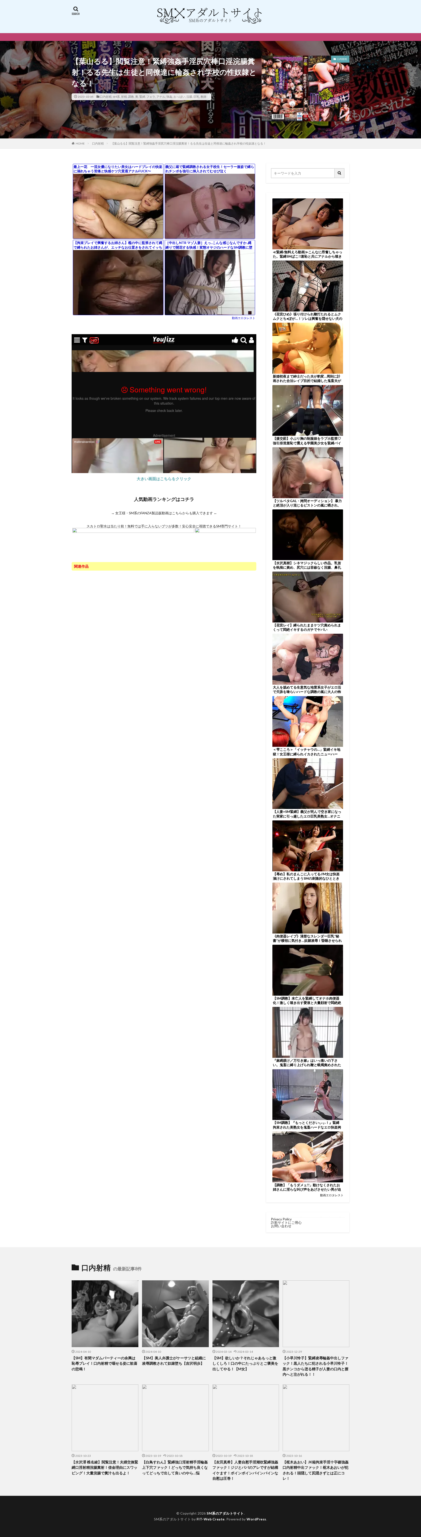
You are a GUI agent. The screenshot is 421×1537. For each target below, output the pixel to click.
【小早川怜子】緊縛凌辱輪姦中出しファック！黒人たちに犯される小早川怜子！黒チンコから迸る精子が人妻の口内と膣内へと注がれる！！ (315, 1366)
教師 (203, 96)
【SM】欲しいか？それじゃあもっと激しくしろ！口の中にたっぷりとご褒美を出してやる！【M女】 (245, 1363)
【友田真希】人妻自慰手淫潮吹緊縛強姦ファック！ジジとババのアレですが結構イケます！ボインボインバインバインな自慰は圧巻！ (245, 1470)
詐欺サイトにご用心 (286, 1222)
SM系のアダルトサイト (225, 1513)
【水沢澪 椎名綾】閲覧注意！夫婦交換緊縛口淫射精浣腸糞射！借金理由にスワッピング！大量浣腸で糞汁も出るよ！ (105, 1467)
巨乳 (196, 96)
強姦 (169, 96)
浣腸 (189, 96)
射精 (124, 96)
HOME (80, 143)
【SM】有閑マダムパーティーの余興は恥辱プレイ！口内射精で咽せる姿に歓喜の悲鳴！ (104, 1363)
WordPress (256, 1519)
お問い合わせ (281, 1226)
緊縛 (142, 96)
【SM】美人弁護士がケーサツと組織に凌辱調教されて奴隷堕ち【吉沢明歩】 (174, 1361)
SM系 (116, 96)
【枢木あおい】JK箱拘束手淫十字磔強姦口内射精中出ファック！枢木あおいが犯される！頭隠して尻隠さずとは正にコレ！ (316, 1470)
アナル (160, 96)
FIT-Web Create (211, 1519)
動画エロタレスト (243, 318)
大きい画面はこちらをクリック (164, 478)
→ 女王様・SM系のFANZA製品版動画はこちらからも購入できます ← (164, 513)
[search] (339, 173)
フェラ (150, 96)
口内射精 (106, 96)
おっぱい (179, 96)
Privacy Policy (281, 1219)
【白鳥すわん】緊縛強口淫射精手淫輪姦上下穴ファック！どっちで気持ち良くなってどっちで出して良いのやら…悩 (175, 1467)
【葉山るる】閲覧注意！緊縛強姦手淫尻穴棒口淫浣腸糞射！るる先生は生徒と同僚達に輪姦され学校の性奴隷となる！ (188, 143)
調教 (131, 96)
